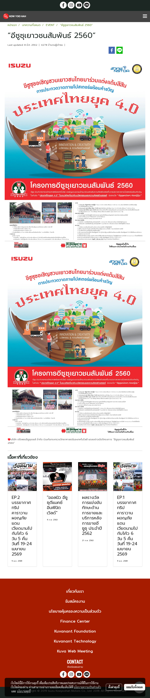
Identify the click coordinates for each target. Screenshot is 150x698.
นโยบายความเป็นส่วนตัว (87, 687)
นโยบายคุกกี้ (24, 691)
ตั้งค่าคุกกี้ (114, 687)
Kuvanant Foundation (75, 631)
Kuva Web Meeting (75, 651)
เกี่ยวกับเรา (75, 591)
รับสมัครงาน (75, 601)
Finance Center (75, 621)
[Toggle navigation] (145, 16)
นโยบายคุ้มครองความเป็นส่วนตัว (75, 611)
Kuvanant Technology (75, 641)
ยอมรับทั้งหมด (134, 687)
